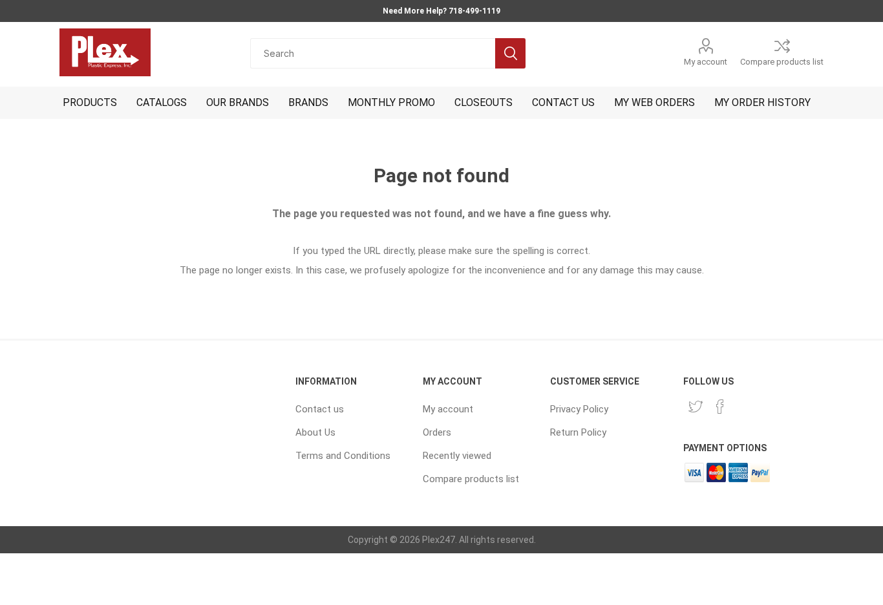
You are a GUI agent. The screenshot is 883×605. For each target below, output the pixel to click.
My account (705, 62)
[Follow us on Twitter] (695, 406)
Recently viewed (457, 456)
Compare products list (782, 62)
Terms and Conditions (342, 456)
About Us (315, 432)
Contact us (319, 409)
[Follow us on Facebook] (720, 406)
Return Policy (578, 432)
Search (510, 53)
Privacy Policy (579, 409)
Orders (437, 432)
